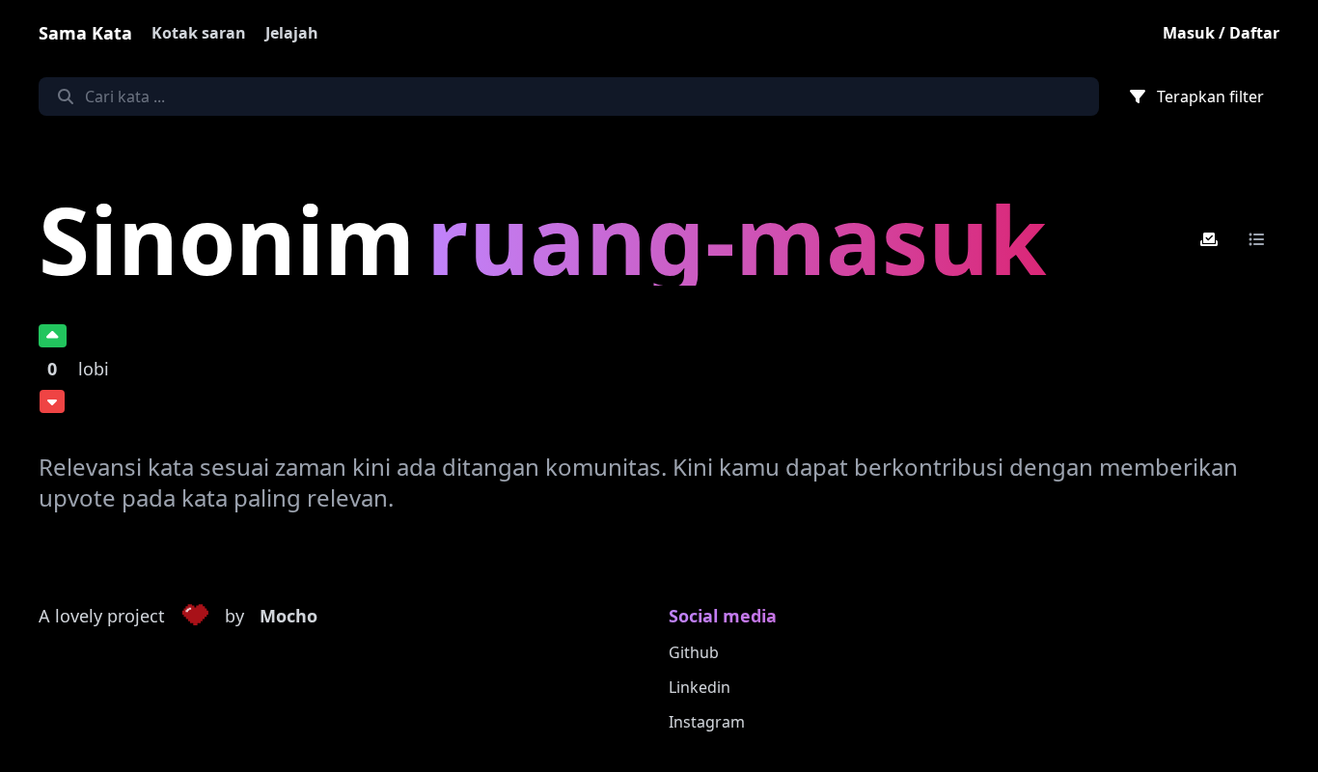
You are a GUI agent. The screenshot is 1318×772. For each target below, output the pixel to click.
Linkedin (699, 687)
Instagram (707, 721)
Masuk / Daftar (1221, 32)
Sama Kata (85, 32)
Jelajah (291, 32)
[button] (195, 616)
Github (694, 652)
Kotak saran (198, 32)
